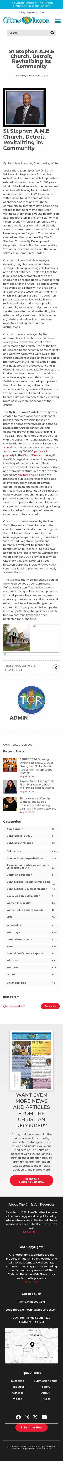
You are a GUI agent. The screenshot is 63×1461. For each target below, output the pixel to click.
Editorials (31, 960)
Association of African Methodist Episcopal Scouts (31, 866)
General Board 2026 (30, 939)
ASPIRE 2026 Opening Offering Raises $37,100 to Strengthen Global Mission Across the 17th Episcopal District (37, 766)
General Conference (31, 842)
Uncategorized (31, 982)
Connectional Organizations (31, 858)
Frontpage (13, 669)
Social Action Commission (30, 895)
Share (55, 667)
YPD (31, 917)
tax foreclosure (28, 475)
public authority (15, 447)
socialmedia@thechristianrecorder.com (32, 1309)
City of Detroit (32, 455)
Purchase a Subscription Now (31, 1180)
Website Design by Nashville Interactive (31, 1448)
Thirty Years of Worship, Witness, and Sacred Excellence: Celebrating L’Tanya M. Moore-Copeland (38, 803)
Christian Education (30, 874)
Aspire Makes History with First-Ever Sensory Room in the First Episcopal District (37, 785)
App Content (31, 829)
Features (31, 967)
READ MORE (31, 1232)
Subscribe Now (31, 1427)
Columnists (26, 665)
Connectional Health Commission (31, 882)
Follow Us (50, 1006)
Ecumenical (30, 925)
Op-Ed (31, 974)
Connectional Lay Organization (31, 888)
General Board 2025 (30, 835)
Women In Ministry (31, 903)
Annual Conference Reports (30, 953)
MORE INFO (32, 1282)
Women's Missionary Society (30, 910)
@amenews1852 (14, 1006)
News (31, 946)
